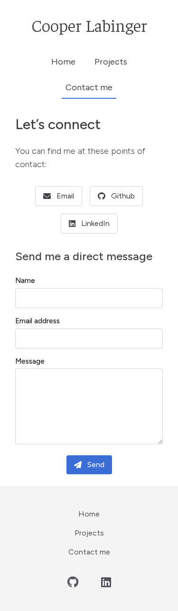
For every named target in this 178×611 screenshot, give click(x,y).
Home (63, 61)
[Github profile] (73, 582)
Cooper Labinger (89, 25)
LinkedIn (95, 223)
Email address (37, 321)
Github (123, 195)
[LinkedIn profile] (106, 582)
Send (95, 464)
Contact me (89, 87)
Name (25, 280)
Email (65, 195)
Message (30, 361)
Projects (110, 61)
